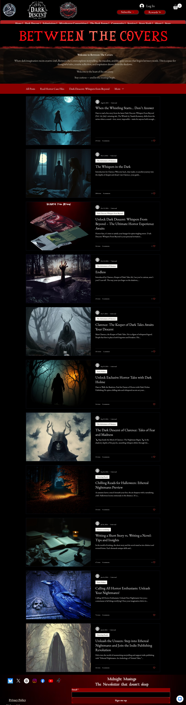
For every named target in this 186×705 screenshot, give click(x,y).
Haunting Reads (102, 477)
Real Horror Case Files (52, 89)
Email (75, 689)
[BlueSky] (10, 680)
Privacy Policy (17, 700)
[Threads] (26, 680)
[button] (33, 23)
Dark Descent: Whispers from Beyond (89, 89)
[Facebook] (42, 680)
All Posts (30, 89)
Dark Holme (101, 371)
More (117, 89)
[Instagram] (34, 680)
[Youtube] (50, 680)
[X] (18, 680)
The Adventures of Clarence (106, 161)
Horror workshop (103, 529)
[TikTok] (58, 680)
